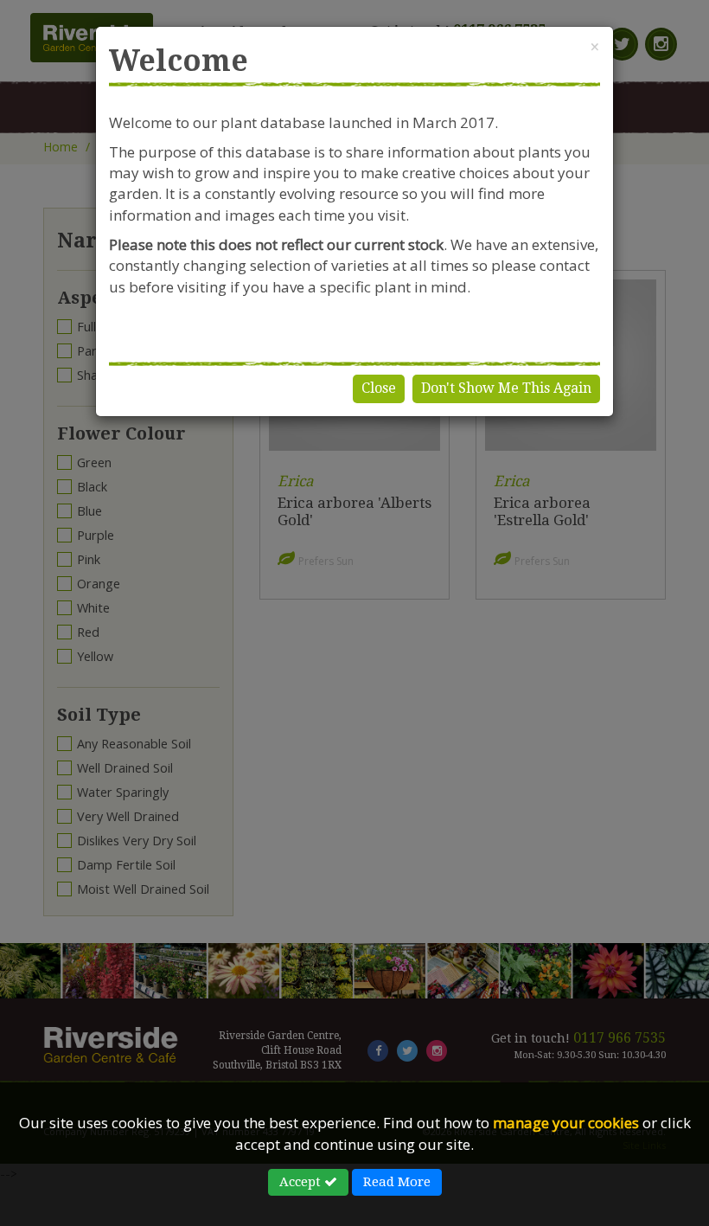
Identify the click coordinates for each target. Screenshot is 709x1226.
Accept (301, 1182)
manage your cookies (566, 1123)
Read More (397, 1182)
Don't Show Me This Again (506, 388)
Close (378, 388)
